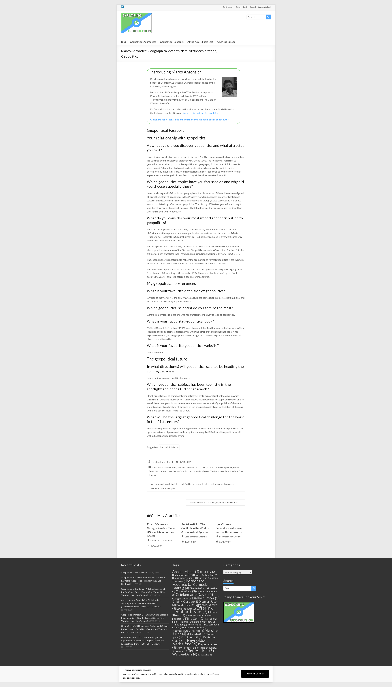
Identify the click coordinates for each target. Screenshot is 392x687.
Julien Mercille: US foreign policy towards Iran (215, 502)
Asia (198, 467)
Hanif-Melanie (182, 621)
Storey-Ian (180, 651)
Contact (252, 7)
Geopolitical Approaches (143, 41)
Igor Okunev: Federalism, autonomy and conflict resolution (229, 528)
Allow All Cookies (255, 673)
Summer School (264, 7)
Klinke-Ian (179, 624)
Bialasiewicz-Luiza (184, 577)
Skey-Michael (185, 647)
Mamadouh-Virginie (188, 630)
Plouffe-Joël (191, 637)
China (204, 467)
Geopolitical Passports (184, 471)
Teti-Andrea (201, 650)
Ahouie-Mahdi (185, 571)
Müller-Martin (196, 634)
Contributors (228, 7)
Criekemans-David (194, 594)
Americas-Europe (226, 41)
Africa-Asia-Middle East (200, 41)
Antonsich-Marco (169, 447)
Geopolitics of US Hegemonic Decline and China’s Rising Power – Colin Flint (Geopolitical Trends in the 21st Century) (144, 629)
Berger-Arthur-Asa (205, 574)
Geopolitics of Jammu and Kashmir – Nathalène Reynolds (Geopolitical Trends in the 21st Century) (143, 580)
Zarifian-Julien (205, 655)
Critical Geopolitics (223, 467)
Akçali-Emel (208, 572)
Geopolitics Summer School (134, 572)
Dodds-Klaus (185, 604)
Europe (236, 467)
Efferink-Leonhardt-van (193, 609)
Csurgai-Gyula (181, 598)
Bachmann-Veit (182, 574)
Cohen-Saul (186, 591)
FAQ (245, 7)
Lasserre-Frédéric (194, 627)
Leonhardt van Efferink (162, 462)
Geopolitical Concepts (172, 41)
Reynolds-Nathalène (188, 642)
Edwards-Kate (186, 608)
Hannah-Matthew (203, 621)
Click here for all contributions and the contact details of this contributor (189, 119)
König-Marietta (197, 624)
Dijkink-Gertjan (185, 601)
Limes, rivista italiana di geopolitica (200, 112)
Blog (123, 41)
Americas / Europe (186, 467)
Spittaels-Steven (206, 647)
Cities (210, 467)
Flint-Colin (195, 618)
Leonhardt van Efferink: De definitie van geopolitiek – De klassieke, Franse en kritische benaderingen (192, 486)
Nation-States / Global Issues (210, 471)
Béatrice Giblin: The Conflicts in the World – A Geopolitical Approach (195, 528)
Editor (238, 7)
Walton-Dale (184, 654)
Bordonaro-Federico (189, 582)
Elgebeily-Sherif (196, 615)
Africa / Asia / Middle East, (164, 467)
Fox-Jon (211, 618)
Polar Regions (231, 471)
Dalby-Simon (206, 598)
